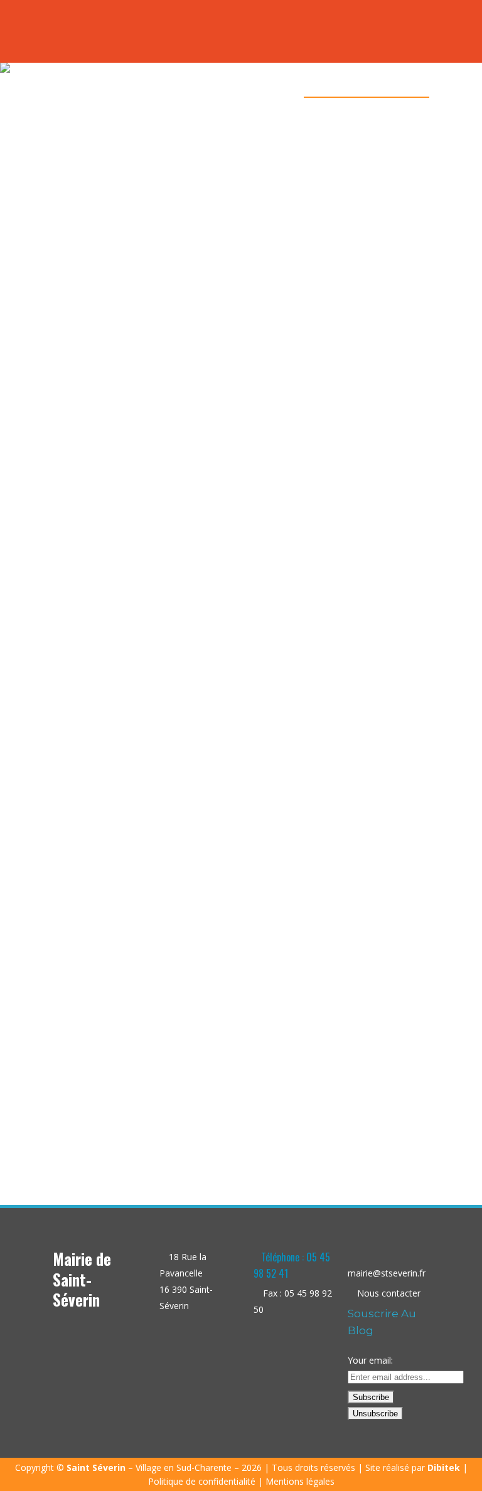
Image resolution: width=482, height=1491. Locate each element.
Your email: (370, 1360)
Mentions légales (300, 1481)
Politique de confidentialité (201, 1481)
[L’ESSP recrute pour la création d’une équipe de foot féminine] (140, 549)
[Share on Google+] (150, 1118)
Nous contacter (388, 1293)
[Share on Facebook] (123, 1118)
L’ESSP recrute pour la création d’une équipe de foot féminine (140, 1055)
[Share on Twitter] (137, 1118)
